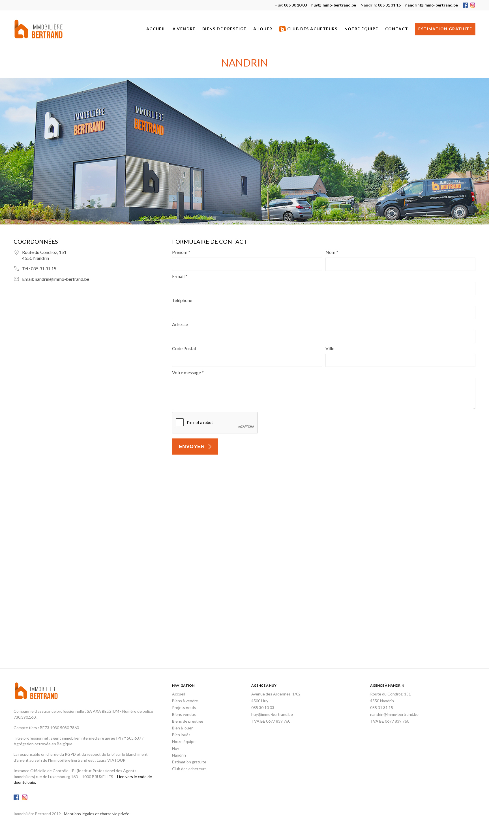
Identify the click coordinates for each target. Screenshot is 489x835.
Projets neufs (184, 707)
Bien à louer (182, 727)
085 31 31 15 (381, 5)
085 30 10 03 (290, 5)
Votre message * (188, 372)
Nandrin (179, 755)
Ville (329, 348)
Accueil (156, 28)
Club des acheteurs (312, 28)
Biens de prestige (224, 28)
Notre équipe (361, 28)
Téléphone (182, 300)
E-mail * (179, 276)
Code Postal (184, 348)
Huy (175, 748)
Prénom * (181, 252)
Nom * (331, 252)
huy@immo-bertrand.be (333, 5)
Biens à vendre (185, 700)
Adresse (180, 324)
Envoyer (192, 446)
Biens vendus (184, 714)
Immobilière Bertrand (38, 29)
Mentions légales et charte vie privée (96, 813)
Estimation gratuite (445, 28)
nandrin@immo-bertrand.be (431, 5)
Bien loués (181, 734)
